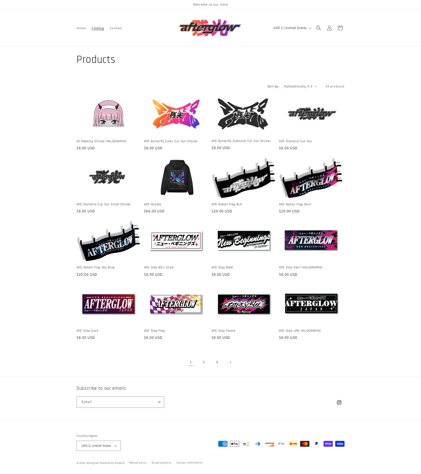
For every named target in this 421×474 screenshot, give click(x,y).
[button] (318, 28)
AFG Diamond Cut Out (295, 141)
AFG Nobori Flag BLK (226, 204)
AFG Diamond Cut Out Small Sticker (104, 204)
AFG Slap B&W (222, 267)
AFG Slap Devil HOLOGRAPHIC (301, 267)
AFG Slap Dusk (87, 331)
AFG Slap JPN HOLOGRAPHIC (300, 331)
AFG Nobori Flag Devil (295, 204)
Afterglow (92, 463)
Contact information (189, 462)
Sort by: (273, 86)
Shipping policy (162, 462)
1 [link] (191, 362)
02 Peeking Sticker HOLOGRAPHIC (102, 141)
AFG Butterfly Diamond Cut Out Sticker (241, 141)
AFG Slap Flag (154, 331)
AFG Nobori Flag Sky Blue (96, 267)
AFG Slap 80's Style (159, 267)
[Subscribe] (158, 402)
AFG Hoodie (152, 204)
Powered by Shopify (112, 463)
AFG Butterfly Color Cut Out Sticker (171, 141)
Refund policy (138, 462)
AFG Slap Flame (223, 331)
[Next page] (230, 362)
